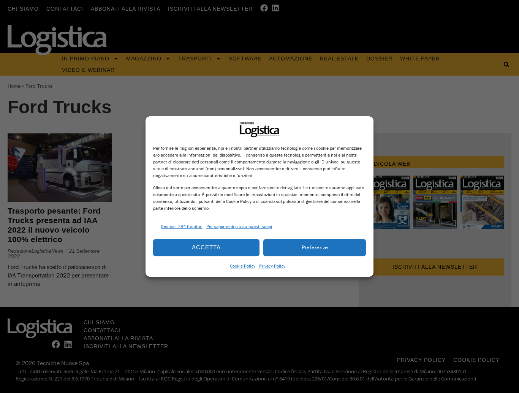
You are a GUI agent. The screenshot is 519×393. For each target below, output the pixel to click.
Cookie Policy (242, 266)
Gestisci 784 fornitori (182, 226)
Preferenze (315, 247)
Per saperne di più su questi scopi (239, 226)
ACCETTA (206, 247)
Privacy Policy (272, 266)
